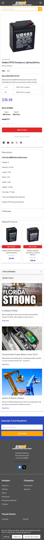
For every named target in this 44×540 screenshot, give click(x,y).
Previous (3, 244)
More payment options (22, 136)
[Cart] (41, 3)
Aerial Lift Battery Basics (13, 398)
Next (41, 244)
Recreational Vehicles (9, 500)
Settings (6, 537)
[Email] (8, 142)
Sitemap (5, 504)
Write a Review (7, 66)
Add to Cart (11, 247)
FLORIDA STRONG (10, 310)
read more (5, 321)
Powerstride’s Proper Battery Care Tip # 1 (20, 354)
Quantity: (6, 119)
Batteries (27, 489)
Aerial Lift (5, 485)
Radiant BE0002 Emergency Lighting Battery (32, 253)
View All (25, 519)
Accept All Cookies (32, 537)
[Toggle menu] (3, 3)
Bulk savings (7, 108)
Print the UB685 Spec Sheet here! (14, 157)
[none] (22, 35)
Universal (5, 519)
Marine (4, 493)
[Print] (12, 142)
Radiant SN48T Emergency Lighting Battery (11, 252)
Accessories (28, 485)
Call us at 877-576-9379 (22, 462)
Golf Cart (5, 489)
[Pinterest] (21, 142)
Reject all (17, 537)
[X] (17, 142)
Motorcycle (5, 497)
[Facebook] (4, 142)
